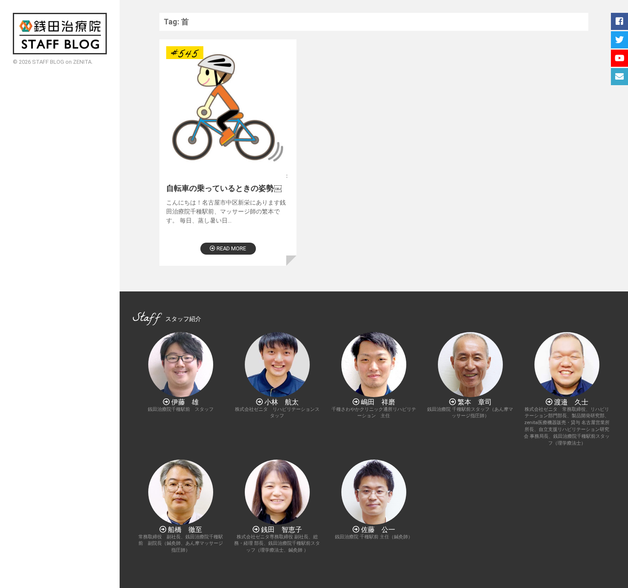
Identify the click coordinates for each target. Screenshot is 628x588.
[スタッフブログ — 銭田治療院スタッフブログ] (60, 33)
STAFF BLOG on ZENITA (61, 62)
